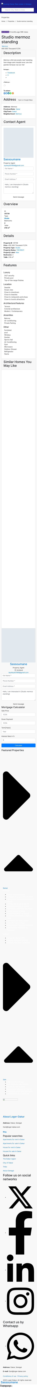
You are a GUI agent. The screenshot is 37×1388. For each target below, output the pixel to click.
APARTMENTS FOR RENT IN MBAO (20, 925)
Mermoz (5, 46)
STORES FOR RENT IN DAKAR (18, 904)
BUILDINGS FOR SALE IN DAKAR (19, 1089)
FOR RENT (20, 250)
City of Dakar (8, 1163)
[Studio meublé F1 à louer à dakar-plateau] (18, 423)
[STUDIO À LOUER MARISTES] (18, 509)
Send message (18, 197)
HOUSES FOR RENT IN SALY (17, 940)
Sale (4, 1080)
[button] (18, 821)
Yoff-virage (6, 616)
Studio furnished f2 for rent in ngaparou (17, 399)
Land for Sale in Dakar (15, 1082)
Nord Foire (6, 573)
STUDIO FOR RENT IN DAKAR (18, 913)
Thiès (5, 1167)
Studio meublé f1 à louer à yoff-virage (18, 611)
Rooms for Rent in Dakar (16, 894)
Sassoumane (12, 159)
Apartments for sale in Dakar (18, 1084)
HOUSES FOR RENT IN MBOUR (18, 943)
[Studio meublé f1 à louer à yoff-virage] (18, 594)
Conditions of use (9, 1376)
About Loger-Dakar (13, 1116)
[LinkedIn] (8, 93)
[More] (12, 93)
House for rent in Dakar (15, 923)
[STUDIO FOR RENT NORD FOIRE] (18, 551)
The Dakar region (9, 1159)
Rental (5, 888)
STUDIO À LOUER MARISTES (13, 525)
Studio (6, 218)
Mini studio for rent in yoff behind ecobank (16, 482)
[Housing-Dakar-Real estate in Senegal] (16, 4)
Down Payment (7, 719)
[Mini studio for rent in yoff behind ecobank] (18, 466)
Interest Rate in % (8, 736)
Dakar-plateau (7, 445)
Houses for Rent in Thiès (16, 938)
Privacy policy (22, 1376)
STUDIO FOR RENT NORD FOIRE (14, 568)
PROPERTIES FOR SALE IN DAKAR (19, 1091)
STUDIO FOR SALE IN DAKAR (18, 1094)
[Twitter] (6, 93)
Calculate (18, 745)
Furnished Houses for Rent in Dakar (20, 897)
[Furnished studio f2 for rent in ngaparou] (18, 383)
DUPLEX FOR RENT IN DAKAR (18, 906)
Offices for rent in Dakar (16, 911)
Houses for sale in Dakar (16, 1087)
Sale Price (5, 711)
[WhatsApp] (10, 93)
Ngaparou (5, 405)
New (17, 252)
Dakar (18, 109)
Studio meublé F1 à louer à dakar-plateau (18, 439)
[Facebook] (5, 93)
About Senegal (8, 1171)
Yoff (3, 488)
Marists (4, 531)
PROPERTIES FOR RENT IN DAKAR (19, 909)
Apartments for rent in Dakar (18, 921)
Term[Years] (6, 728)
